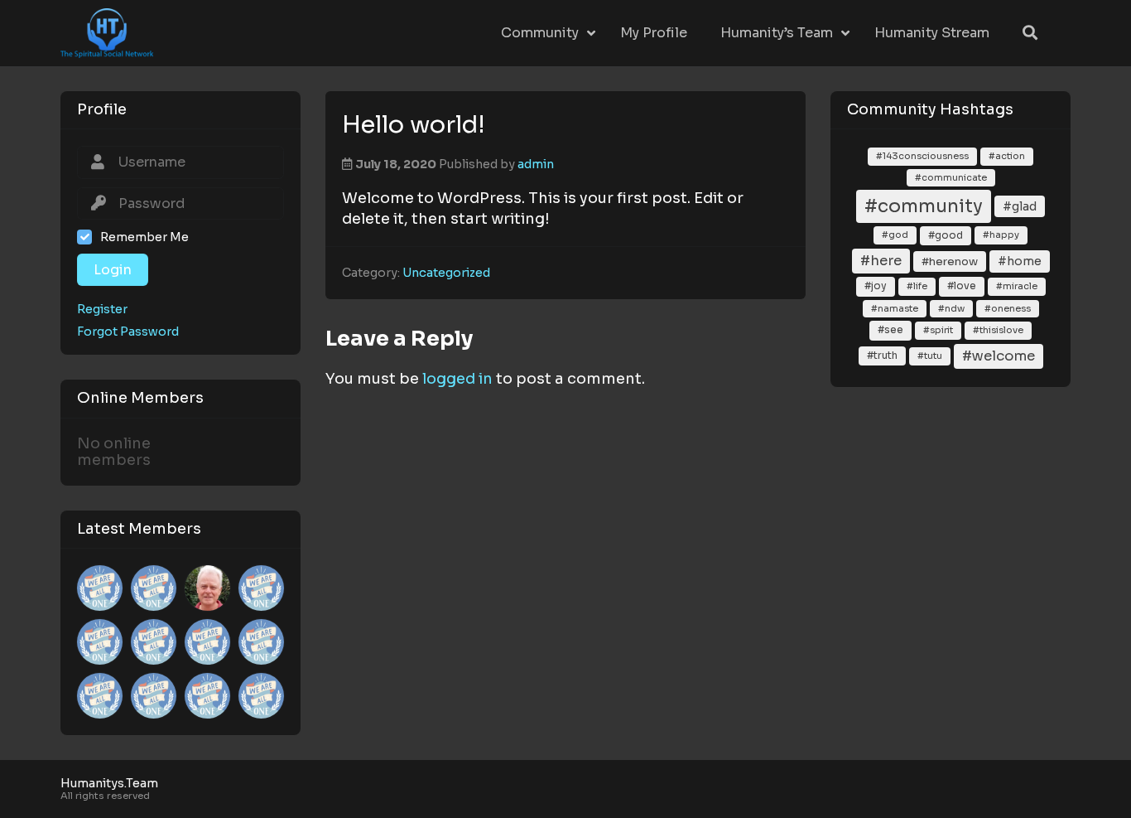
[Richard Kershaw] (207, 588)
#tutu (929, 355)
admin (535, 164)
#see (890, 329)
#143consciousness (922, 156)
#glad (1020, 206)
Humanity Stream (931, 32)
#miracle (1016, 286)
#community (923, 206)
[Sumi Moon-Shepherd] (261, 588)
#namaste (894, 308)
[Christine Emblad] (261, 696)
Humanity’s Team (776, 32)
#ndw (951, 308)
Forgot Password (128, 332)
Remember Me (144, 237)
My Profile (653, 32)
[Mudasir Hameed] (100, 642)
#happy (1001, 234)
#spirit (938, 330)
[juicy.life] (261, 642)
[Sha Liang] (207, 696)
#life (917, 286)
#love (961, 286)
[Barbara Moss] (153, 642)
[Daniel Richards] (153, 696)
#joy (875, 286)
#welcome (998, 356)
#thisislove (998, 330)
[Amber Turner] (207, 642)
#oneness (1007, 308)
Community (540, 32)
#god (895, 234)
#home (1020, 261)
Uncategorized (446, 272)
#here (881, 260)
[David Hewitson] (100, 696)
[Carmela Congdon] (153, 588)
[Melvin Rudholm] (100, 588)
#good (945, 235)
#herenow (950, 261)
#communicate (951, 177)
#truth (882, 355)
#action (1007, 156)
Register (102, 310)
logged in (457, 379)
